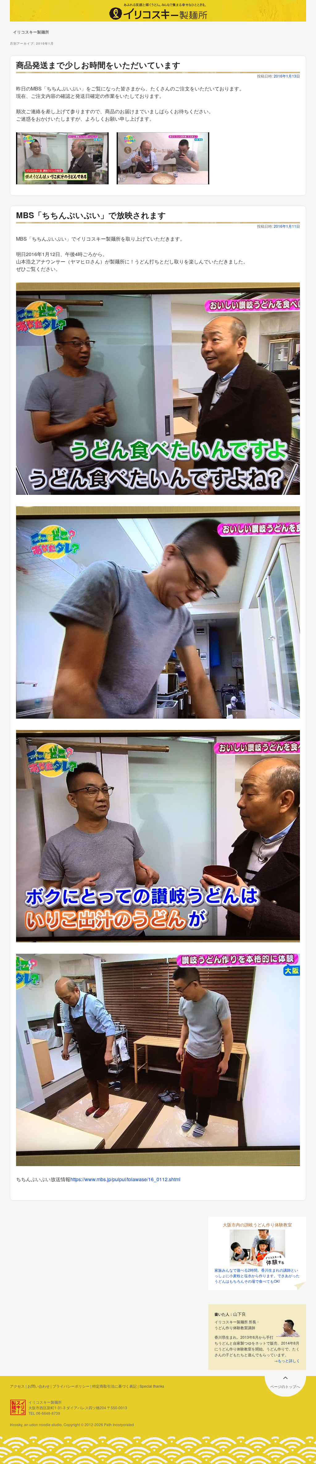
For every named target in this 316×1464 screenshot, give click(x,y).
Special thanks (151, 1386)
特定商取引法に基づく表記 (114, 1386)
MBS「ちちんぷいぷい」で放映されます (91, 215)
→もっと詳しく (287, 1360)
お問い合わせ (38, 1386)
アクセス (17, 1386)
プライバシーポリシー (70, 1386)
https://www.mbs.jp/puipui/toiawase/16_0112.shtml (125, 1179)
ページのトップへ (285, 1386)
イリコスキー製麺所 (31, 32)
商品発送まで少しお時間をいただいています (98, 64)
